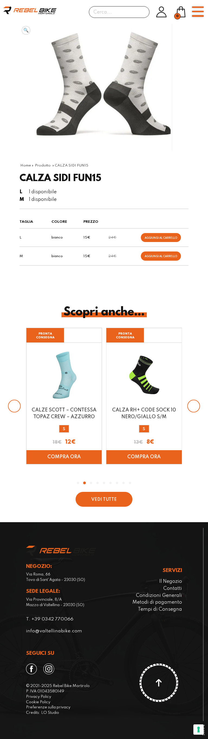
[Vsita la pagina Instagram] (49, 668)
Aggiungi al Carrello (161, 238)
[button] (26, 30)
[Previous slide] (14, 405)
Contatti (172, 588)
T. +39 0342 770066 (49, 619)
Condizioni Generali (159, 595)
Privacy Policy (38, 697)
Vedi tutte (104, 500)
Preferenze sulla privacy (48, 707)
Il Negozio (170, 581)
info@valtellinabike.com (54, 631)
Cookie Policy (38, 702)
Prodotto (43, 165)
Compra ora (64, 456)
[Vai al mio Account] (161, 11)
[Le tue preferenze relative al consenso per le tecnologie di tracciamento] (198, 729)
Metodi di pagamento (157, 602)
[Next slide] (193, 405)
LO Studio (50, 713)
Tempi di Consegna (160, 609)
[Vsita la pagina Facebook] (32, 668)
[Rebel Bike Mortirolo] (30, 10)
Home (25, 165)
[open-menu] (197, 11)
